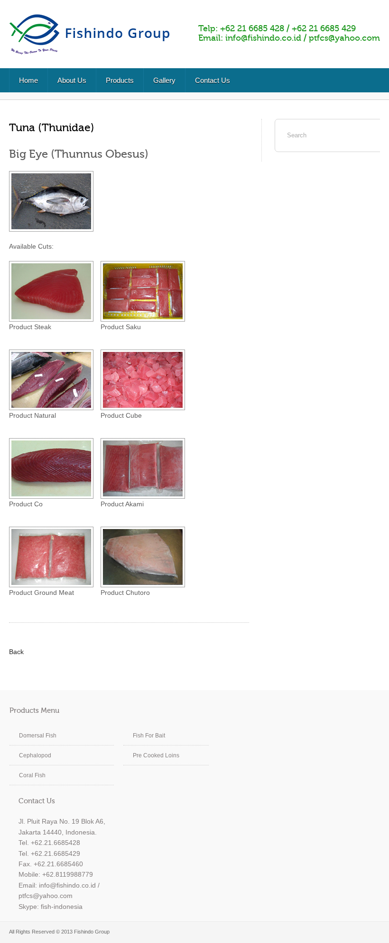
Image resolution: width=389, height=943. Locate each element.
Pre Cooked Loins (156, 755)
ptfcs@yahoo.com (344, 38)
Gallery (164, 80)
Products (120, 80)
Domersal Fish (37, 735)
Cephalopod (35, 755)
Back (16, 652)
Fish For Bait (149, 735)
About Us (71, 80)
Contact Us (212, 80)
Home (28, 80)
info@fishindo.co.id (263, 38)
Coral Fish (32, 775)
